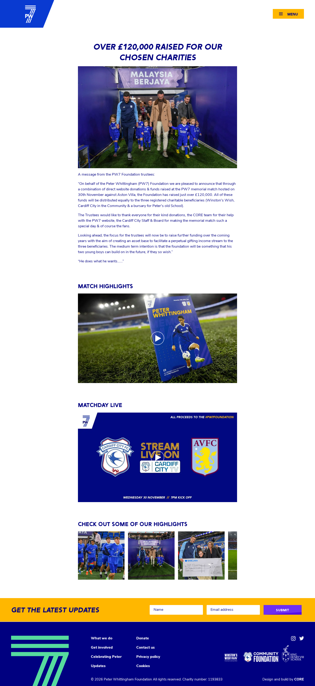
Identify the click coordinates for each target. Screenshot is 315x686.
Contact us (145, 648)
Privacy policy (148, 657)
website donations (131, 189)
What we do (101, 638)
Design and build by (283, 679)
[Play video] (157, 338)
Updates (98, 666)
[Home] (27, 14)
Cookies (143, 666)
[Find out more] (101, 555)
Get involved (102, 648)
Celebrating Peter (106, 657)
